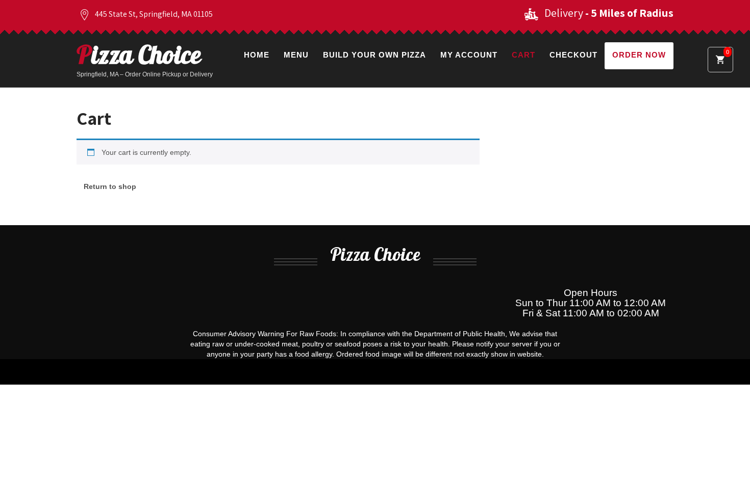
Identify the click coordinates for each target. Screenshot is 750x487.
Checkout (573, 54)
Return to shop (110, 186)
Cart (523, 54)
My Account (468, 54)
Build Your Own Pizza (374, 54)
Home (256, 54)
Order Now (639, 54)
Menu (296, 54)
